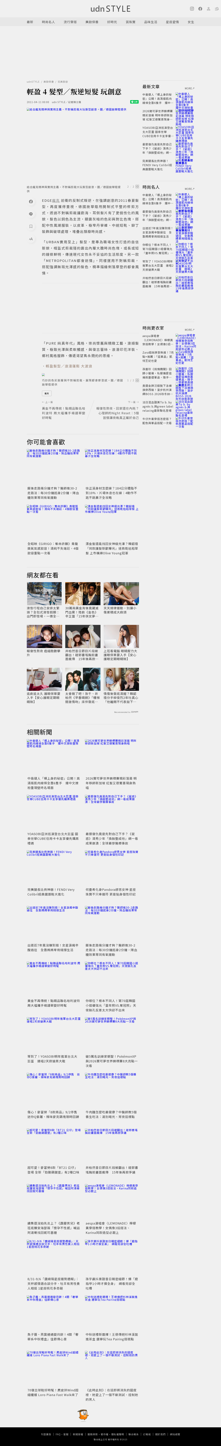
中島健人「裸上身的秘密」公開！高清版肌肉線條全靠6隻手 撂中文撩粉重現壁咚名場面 (53, 783)
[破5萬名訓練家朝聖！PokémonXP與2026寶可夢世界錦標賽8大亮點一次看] (112, 1035)
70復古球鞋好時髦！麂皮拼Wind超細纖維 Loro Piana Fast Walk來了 (53, 1392)
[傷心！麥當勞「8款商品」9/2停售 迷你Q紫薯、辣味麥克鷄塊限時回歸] (54, 1091)
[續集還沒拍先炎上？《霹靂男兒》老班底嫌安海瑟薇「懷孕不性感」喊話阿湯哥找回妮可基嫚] (54, 1202)
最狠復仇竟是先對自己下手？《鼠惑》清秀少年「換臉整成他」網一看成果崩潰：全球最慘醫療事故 (112, 838)
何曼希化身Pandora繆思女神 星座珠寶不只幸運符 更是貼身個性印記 (111, 891)
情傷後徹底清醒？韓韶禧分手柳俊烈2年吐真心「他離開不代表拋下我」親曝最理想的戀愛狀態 (121, 698)
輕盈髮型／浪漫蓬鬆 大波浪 (69, 365)
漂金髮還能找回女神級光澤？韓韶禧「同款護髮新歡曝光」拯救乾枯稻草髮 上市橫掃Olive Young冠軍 (112, 548)
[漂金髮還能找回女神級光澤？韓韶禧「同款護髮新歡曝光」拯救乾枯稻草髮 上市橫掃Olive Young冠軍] (112, 523)
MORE (188, 88)
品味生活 (150, 22)
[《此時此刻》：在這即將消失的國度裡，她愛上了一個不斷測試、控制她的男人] (112, 1369)
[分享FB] (31, 201)
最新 (30, 22)
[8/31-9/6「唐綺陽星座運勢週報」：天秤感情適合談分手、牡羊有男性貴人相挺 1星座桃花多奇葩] (54, 1258)
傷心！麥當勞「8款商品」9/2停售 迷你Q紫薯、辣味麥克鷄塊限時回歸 (53, 1114)
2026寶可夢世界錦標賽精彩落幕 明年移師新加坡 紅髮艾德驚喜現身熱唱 (111, 783)
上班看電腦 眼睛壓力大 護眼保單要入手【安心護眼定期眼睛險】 (120, 655)
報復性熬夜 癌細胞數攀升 (43, 653)
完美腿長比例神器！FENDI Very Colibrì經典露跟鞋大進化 (51, 891)
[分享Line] (31, 214)
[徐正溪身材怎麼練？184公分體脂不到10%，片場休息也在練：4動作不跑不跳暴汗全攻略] (112, 467)
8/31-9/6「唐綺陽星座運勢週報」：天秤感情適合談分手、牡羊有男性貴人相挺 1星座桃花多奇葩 (53, 1283)
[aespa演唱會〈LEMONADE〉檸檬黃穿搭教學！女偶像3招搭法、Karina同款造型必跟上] (112, 1202)
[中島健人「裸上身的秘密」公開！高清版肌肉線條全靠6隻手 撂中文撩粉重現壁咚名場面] (54, 757)
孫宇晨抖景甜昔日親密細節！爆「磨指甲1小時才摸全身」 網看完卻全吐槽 (112, 1283)
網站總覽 (175, 1434)
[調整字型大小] (31, 239)
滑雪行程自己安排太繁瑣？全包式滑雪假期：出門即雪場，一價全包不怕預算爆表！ (43, 612)
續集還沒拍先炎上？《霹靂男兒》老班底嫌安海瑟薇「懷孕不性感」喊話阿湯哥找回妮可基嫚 (53, 1228)
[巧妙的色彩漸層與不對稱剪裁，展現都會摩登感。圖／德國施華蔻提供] (90, 374)
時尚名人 (48, 22)
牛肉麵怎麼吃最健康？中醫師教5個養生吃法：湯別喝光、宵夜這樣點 (111, 1114)
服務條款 (93, 1434)
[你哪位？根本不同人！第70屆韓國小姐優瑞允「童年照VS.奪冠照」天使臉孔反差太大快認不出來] (112, 980)
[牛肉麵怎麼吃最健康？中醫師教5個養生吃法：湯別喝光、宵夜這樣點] (112, 1091)
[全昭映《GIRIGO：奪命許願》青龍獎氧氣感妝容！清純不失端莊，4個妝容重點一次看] (54, 523)
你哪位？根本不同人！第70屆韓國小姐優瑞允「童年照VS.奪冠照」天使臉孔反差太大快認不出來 (111, 1005)
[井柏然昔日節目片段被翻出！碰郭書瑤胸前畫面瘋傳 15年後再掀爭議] (112, 1147)
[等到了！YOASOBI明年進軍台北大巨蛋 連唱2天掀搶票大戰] (54, 1035)
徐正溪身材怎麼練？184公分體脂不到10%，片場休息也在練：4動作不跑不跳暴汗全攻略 (111, 493)
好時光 (112, 22)
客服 (66, 1434)
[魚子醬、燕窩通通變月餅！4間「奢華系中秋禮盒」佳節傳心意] (54, 1313)
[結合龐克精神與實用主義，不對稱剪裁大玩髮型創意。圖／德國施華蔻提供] (83, 145)
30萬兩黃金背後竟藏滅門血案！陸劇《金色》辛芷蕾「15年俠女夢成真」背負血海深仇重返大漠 (82, 612)
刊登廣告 (46, 1434)
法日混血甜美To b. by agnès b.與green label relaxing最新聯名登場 (157, 406)
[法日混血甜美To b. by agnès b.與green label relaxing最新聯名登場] (185, 406)
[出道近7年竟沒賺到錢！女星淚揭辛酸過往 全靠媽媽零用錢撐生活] (54, 924)
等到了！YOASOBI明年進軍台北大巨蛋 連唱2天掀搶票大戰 (52, 1058)
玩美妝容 (63, 81)
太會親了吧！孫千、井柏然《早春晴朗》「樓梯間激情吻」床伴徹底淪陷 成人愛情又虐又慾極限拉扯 (82, 698)
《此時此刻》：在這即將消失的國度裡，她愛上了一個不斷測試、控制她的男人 (112, 1395)
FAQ (58, 1434)
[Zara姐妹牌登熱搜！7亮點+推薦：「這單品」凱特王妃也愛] (185, 356)
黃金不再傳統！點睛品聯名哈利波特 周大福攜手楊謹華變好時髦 (53, 1003)
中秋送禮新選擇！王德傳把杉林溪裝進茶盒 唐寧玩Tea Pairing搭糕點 (112, 1336)
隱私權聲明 (117, 1434)
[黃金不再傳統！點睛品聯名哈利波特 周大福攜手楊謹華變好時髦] (54, 980)
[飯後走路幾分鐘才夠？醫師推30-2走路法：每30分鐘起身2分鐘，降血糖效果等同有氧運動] (54, 467)
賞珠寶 (131, 22)
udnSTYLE (33, 81)
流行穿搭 (70, 22)
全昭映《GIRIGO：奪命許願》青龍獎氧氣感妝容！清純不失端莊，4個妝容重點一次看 (53, 548)
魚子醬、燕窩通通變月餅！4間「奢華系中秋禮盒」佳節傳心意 (53, 1336)
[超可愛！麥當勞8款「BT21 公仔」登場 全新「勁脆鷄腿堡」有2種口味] (54, 1147)
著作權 (104, 1434)
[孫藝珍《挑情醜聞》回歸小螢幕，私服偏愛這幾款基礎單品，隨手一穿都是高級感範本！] (185, 373)
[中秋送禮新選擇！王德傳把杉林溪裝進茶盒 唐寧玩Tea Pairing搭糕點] (112, 1313)
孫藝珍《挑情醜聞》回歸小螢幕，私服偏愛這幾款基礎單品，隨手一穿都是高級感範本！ (157, 375)
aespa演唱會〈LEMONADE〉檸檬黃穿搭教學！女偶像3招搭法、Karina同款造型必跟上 (111, 1228)
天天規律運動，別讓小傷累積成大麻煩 (120, 610)
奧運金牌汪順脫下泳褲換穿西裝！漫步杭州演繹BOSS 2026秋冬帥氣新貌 (157, 392)
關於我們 (160, 1434)
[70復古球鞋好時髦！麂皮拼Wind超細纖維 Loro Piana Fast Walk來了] (54, 1369)
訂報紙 (147, 1434)
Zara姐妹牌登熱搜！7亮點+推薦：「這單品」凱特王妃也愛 (158, 356)
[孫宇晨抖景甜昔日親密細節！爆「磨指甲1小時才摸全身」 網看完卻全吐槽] (112, 1258)
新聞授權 (78, 1434)
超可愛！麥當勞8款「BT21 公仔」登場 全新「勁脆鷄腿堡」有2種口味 (53, 1169)
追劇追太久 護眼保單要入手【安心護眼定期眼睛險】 (43, 698)
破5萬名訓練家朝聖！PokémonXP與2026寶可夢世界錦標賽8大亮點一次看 (112, 1061)
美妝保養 (92, 22)
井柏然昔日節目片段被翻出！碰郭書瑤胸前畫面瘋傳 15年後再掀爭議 (82, 655)
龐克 (47, 393)
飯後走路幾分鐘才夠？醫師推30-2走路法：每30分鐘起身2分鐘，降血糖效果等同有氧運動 (53, 493)
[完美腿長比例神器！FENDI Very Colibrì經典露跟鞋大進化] (54, 868)
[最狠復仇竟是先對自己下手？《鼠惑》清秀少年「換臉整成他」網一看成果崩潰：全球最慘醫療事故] (112, 813)
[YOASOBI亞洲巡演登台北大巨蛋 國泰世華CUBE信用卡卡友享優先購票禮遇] (54, 813)
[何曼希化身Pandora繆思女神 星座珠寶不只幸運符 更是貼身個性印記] (112, 868)
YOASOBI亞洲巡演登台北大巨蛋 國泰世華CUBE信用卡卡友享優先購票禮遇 (53, 838)
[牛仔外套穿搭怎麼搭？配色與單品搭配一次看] (185, 423)
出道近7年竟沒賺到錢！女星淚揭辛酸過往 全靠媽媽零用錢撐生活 (53, 947)
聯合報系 (133, 1434)
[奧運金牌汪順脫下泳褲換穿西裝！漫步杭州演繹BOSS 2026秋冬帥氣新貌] (185, 390)
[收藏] (31, 226)
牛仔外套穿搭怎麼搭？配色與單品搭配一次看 (157, 421)
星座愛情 (172, 22)
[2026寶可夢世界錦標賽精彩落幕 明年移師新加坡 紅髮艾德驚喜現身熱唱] (112, 757)
